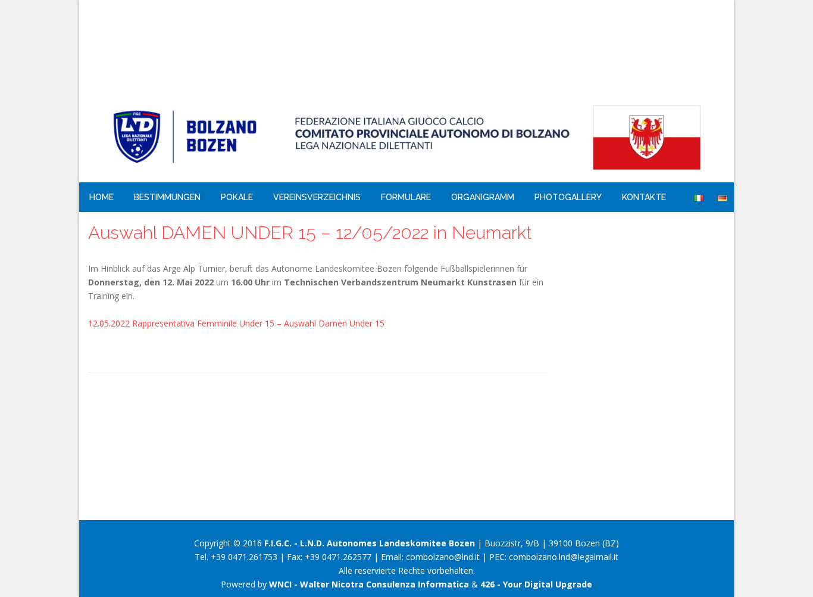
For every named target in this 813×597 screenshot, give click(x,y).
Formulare (406, 197)
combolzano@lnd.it (443, 556)
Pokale (237, 197)
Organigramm (482, 197)
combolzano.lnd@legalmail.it (563, 556)
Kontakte (644, 197)
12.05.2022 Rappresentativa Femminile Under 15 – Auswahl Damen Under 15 (236, 323)
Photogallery (568, 197)
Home (101, 197)
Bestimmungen (167, 197)
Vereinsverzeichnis (317, 197)
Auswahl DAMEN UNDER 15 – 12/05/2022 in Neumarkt (310, 232)
